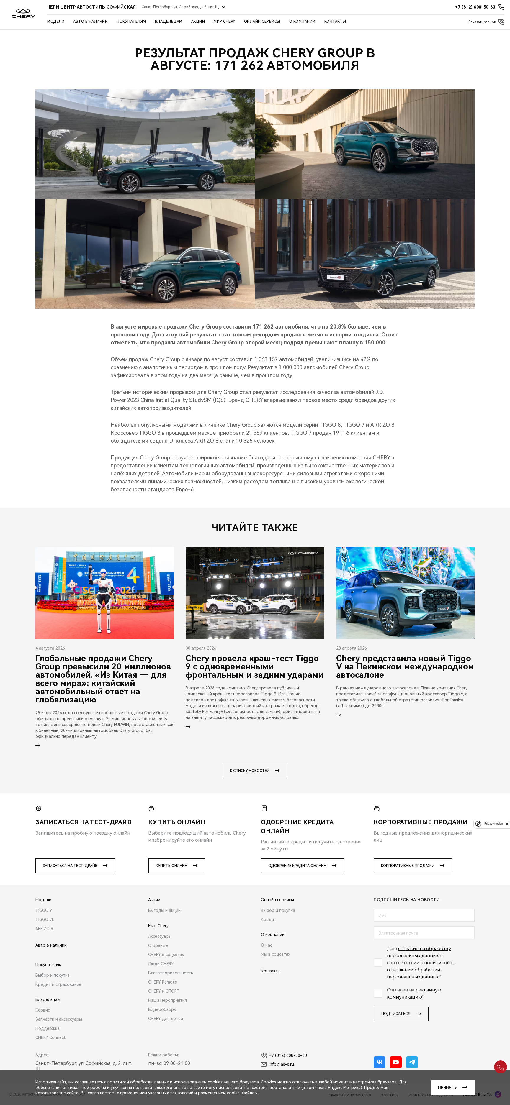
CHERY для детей (165, 1018)
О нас (266, 945)
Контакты (335, 21)
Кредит (268, 919)
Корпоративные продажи (407, 866)
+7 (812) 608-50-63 (288, 1055)
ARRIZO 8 (44, 928)
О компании (302, 21)
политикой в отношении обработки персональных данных (420, 970)
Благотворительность (170, 973)
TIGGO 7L (44, 919)
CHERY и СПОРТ (164, 991)
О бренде (158, 945)
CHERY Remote (162, 982)
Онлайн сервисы (262, 21)
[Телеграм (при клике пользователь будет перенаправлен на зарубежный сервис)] (412, 1062)
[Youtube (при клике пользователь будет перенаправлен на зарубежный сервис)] (396, 1062)
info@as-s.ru (281, 1064)
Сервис (42, 1010)
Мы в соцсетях (275, 954)
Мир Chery (224, 21)
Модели (55, 21)
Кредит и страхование (58, 984)
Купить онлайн (171, 866)
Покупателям (131, 21)
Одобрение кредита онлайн (297, 866)
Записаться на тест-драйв (70, 866)
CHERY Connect (50, 1037)
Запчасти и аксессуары (58, 1019)
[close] (507, 824)
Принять (447, 1088)
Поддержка (47, 1028)
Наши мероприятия (167, 1000)
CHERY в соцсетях (166, 954)
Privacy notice (493, 823)
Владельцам (168, 21)
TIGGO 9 (43, 910)
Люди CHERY (161, 963)
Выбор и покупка (52, 975)
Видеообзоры (162, 1009)
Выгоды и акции (164, 910)
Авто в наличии (90, 21)
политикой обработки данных (138, 1082)
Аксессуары (159, 936)
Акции (198, 21)
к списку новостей (249, 771)
